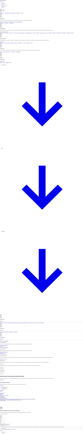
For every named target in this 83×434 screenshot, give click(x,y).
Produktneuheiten (5, 345)
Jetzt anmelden (2, 390)
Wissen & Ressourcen (18, 399)
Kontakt (1, 62)
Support (4, 62)
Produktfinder (1, 345)
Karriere (22, 399)
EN (0, 9)
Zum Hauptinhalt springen (3, 0)
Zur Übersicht (1, 346)
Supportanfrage (6, 399)
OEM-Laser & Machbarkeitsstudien (4, 347)
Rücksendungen (2, 399)
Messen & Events (25, 399)
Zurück (1, 317)
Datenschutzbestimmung (7, 429)
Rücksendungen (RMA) (8, 62)
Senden (1, 430)
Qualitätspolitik (33, 399)
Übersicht (1, 330)
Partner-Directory (2, 396)
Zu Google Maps (2, 61)
